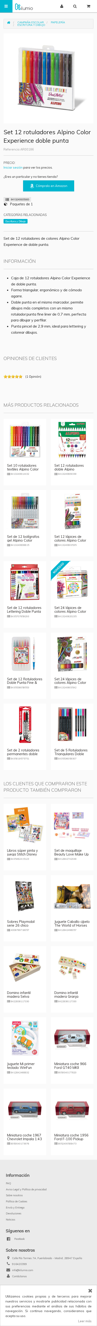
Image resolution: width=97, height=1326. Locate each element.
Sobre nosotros (14, 1195)
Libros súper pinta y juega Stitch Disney (22, 852)
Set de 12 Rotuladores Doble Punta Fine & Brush (24, 683)
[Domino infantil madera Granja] (72, 967)
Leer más (85, 1321)
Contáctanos (19, 1276)
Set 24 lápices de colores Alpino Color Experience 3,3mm (70, 683)
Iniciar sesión (13, 167)
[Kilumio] (24, 6)
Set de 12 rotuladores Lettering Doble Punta (24, 610)
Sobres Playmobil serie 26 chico (21, 924)
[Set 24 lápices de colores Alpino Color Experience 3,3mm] (72, 653)
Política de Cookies (16, 1201)
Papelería (58, 22)
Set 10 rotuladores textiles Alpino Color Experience (23, 469)
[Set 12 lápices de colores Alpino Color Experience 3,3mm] (72, 511)
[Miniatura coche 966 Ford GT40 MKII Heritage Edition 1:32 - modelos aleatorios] (72, 1038)
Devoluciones (13, 1213)
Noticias (10, 1219)
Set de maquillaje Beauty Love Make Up (71, 852)
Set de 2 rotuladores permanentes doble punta (23, 754)
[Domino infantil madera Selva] (25, 967)
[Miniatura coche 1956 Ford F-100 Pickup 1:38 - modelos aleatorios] (72, 1109)
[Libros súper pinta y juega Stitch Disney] (25, 824)
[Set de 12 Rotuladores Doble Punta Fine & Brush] (25, 653)
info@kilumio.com (22, 1270)
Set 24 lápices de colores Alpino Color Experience (70, 611)
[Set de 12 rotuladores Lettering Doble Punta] (25, 582)
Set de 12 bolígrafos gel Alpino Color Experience (23, 540)
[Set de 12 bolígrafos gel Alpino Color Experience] (25, 511)
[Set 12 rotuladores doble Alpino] (72, 440)
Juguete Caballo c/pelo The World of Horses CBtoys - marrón (72, 925)
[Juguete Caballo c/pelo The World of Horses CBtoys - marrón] (72, 896)
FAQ (8, 1183)
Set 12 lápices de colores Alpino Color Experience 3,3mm (70, 540)
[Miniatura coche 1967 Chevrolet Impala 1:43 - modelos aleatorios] (25, 1109)
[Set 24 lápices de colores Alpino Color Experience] (72, 582)
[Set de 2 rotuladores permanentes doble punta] (25, 724)
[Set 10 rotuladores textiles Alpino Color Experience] (25, 440)
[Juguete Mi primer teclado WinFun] (25, 1038)
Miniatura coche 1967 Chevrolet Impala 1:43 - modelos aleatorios (24, 1139)
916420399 (19, 1264)
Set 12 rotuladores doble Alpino (69, 467)
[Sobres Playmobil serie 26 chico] (25, 896)
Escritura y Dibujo (31, 25)
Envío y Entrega (15, 1207)
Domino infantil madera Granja (66, 995)
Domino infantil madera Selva (19, 995)
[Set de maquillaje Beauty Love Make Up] (72, 824)
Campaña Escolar (30, 22)
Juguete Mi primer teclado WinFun (21, 1066)
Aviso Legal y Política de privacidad (26, 1189)
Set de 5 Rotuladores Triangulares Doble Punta (71, 754)
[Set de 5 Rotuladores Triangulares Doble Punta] (72, 724)
